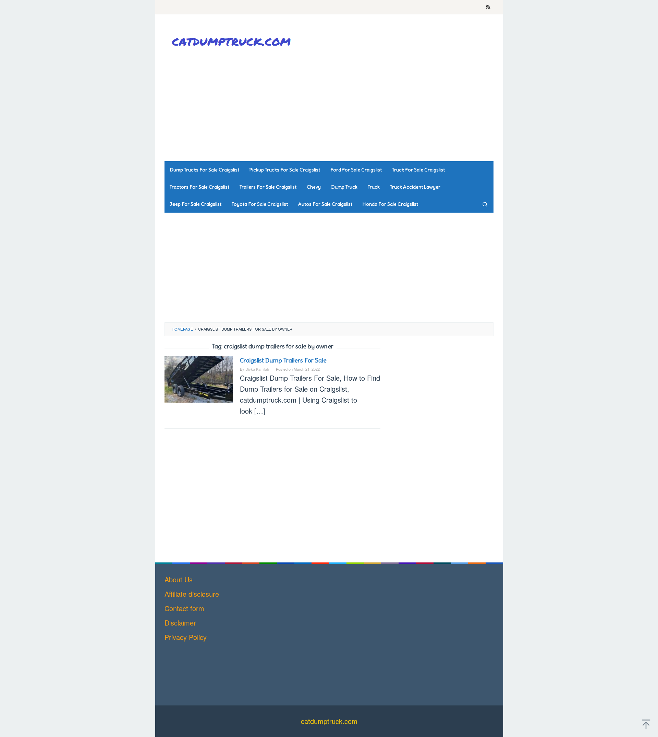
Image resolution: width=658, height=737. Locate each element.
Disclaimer (180, 623)
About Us (178, 579)
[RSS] (488, 7)
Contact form (184, 608)
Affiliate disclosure (191, 594)
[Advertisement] (368, 106)
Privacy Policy (185, 637)
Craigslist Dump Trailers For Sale (283, 360)
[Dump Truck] (233, 41)
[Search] (485, 204)
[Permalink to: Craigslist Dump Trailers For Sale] (198, 378)
